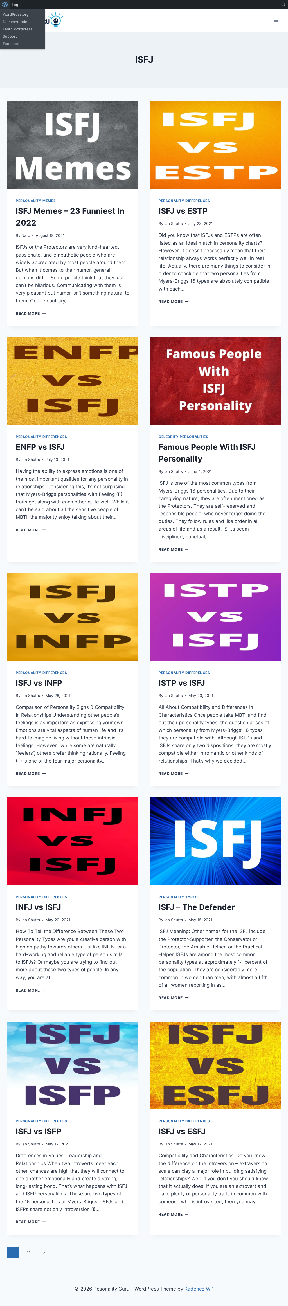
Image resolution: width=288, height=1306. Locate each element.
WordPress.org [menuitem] (16, 14)
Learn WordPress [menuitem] (18, 29)
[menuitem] (5, 4)
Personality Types (178, 897)
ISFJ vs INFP (39, 683)
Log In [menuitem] (17, 4)
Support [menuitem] (10, 36)
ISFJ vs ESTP (183, 211)
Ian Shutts (173, 223)
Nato (25, 235)
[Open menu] (276, 20)
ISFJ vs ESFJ (182, 1131)
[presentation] (72, 145)
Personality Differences (184, 201)
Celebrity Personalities (183, 437)
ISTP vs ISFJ (182, 683)
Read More (31, 313)
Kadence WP (198, 1289)
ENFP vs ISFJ (40, 447)
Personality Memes (36, 201)
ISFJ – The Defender (197, 907)
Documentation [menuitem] (16, 21)
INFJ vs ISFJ (38, 907)
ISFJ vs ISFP (38, 1131)
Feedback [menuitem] (11, 43)
